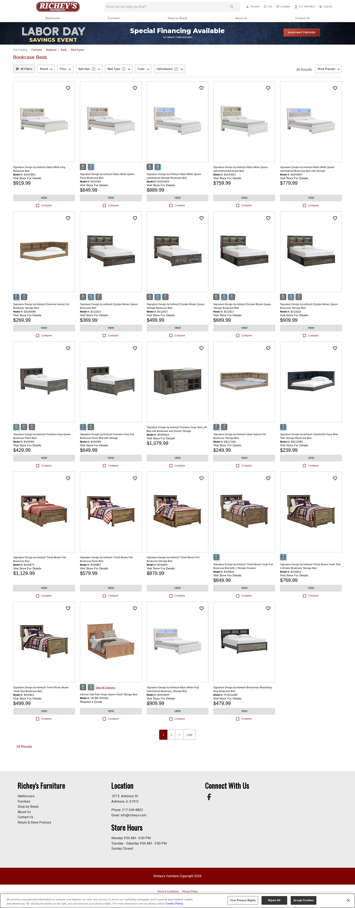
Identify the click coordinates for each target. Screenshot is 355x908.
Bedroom (51, 49)
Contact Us (302, 18)
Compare (46, 205)
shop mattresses (302, 32)
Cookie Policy (174, 903)
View (44, 197)
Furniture (114, 18)
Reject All (274, 900)
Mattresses (52, 18)
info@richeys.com (133, 815)
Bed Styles (77, 49)
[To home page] (58, 7)
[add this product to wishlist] (68, 88)
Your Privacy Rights (243, 900)
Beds (64, 49)
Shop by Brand (177, 18)
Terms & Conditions (168, 891)
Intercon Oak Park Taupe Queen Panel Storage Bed (108, 694)
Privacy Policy (190, 891)
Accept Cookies (303, 900)
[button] (247, 6)
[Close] (348, 900)
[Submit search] (232, 6)
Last (189, 734)
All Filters (26, 68)
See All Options (105, 687)
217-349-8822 (132, 810)
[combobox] (46, 69)
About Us (241, 18)
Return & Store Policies (34, 822)
